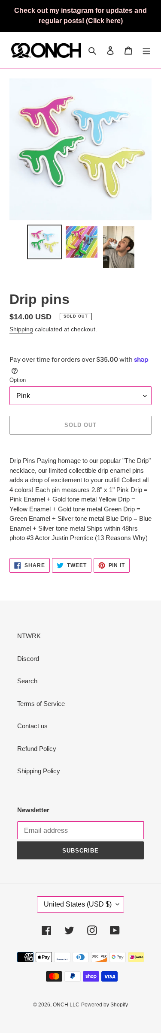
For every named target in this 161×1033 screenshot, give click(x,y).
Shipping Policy (38, 771)
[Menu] (146, 50)
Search (27, 681)
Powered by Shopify (104, 1005)
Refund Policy (36, 748)
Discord (28, 658)
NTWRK (29, 636)
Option (17, 380)
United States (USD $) (78, 904)
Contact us (32, 726)
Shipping (21, 329)
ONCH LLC (66, 1005)
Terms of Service (41, 703)
